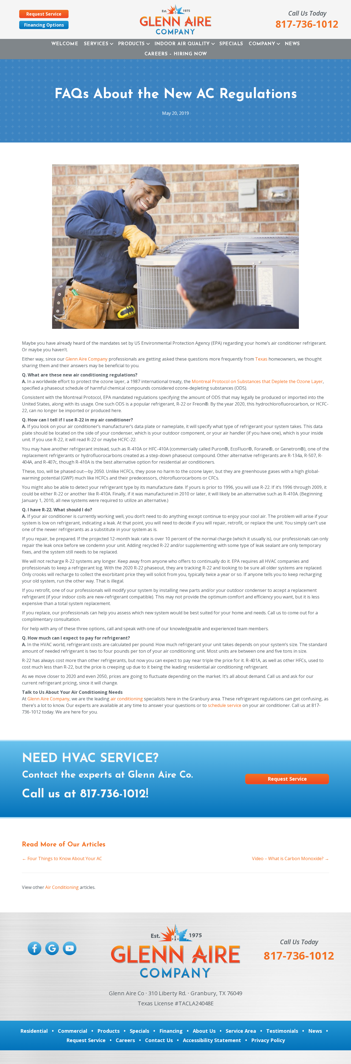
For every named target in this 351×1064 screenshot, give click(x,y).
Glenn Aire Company (86, 359)
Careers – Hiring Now (176, 54)
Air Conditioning (62, 887)
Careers (125, 1040)
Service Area (241, 1031)
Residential (34, 1031)
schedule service (224, 705)
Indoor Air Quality (182, 44)
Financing (171, 1031)
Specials (231, 44)
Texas (261, 359)
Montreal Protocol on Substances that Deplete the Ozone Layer (257, 381)
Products (131, 44)
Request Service (86, 1040)
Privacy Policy (268, 1040)
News (292, 44)
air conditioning (127, 699)
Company (262, 44)
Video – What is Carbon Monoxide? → (290, 858)
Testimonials (282, 1031)
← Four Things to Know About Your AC (62, 858)
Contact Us (159, 1040)
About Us (204, 1031)
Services (96, 44)
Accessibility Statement (212, 1040)
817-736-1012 (113, 794)
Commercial (72, 1031)
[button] (111, 44)
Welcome (64, 44)
